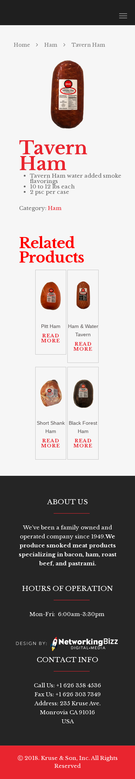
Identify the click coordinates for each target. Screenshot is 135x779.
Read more (50, 338)
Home (22, 45)
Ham (50, 45)
